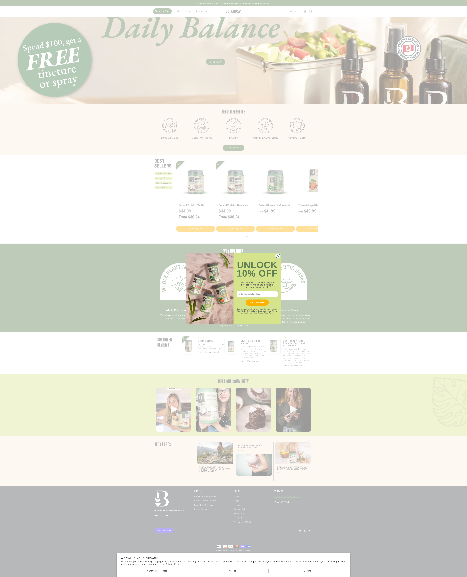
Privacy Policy (173, 564)
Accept (232, 571)
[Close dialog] (278, 256)
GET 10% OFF (257, 302)
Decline (307, 571)
